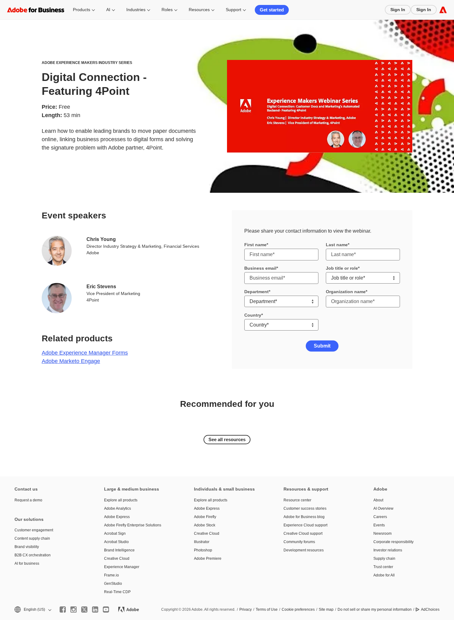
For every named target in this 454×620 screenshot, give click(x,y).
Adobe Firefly (205, 517)
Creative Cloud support (303, 533)
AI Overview (383, 508)
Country (252, 315)
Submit (322, 345)
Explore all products (120, 500)
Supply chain (384, 558)
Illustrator (201, 542)
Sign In (397, 9)
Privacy (245, 609)
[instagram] (73, 609)
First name (255, 244)
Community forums (299, 542)
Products (81, 9)
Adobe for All (384, 575)
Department (256, 291)
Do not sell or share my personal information (375, 609)
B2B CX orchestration (33, 555)
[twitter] (84, 609)
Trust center (383, 567)
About (378, 500)
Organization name (346, 291)
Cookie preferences (298, 609)
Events (379, 525)
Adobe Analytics (117, 508)
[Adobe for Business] (443, 9)
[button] (32, 609)
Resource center (297, 500)
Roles (167, 9)
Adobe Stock (204, 525)
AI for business (27, 563)
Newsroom (382, 533)
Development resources (304, 550)
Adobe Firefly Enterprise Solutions (132, 525)
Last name (337, 244)
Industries (135, 9)
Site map (326, 609)
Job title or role (342, 268)
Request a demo (28, 500)
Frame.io (111, 575)
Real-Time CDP (117, 592)
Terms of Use (267, 609)
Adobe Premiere (207, 558)
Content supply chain (32, 538)
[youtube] (106, 609)
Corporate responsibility (393, 542)
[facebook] (63, 609)
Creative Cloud (116, 558)
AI (108, 9)
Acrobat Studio (116, 542)
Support (233, 9)
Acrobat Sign (115, 533)
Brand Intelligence (119, 550)
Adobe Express (117, 517)
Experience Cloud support (305, 525)
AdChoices (430, 609)
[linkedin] (95, 609)
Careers (380, 517)
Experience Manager (121, 567)
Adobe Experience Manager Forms (85, 353)
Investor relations (387, 550)
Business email (260, 268)
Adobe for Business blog (304, 517)
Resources (199, 9)
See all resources (227, 439)
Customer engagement (34, 530)
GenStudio (113, 583)
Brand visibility (27, 547)
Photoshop (203, 550)
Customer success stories (305, 508)
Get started (272, 9)
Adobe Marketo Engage (71, 361)
